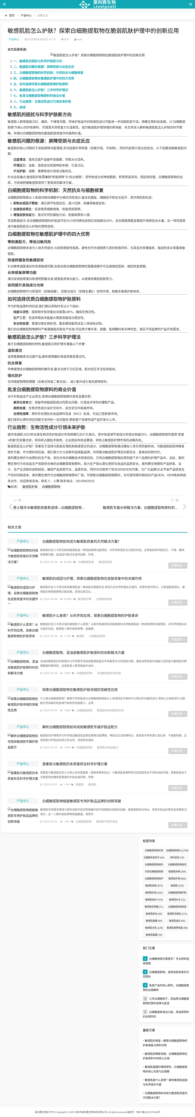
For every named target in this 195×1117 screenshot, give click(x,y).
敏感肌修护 (154, 899)
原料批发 (177, 857)
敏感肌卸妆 (154, 914)
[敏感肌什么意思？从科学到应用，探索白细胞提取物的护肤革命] (23, 631)
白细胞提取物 (51, 486)
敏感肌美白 (177, 921)
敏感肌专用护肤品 (107, 821)
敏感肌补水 (177, 899)
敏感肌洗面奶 (177, 914)
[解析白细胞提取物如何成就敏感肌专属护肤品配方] (23, 742)
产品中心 (26, 15)
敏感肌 (80, 636)
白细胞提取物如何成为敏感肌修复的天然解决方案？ (81, 541)
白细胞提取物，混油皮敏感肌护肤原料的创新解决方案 (83, 653)
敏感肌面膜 (154, 921)
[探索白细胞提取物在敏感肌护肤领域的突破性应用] (23, 705)
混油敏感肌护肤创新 (109, 673)
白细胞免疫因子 (154, 857)
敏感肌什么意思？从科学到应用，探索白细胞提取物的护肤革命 (90, 616)
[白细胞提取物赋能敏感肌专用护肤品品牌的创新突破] (23, 816)
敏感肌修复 (105, 562)
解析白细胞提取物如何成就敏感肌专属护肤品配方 (80, 727)
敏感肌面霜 (154, 935)
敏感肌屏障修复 (177, 928)
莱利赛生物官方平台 (45, 1112)
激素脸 (80, 784)
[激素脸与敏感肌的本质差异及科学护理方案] (23, 779)
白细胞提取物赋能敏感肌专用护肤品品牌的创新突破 (81, 801)
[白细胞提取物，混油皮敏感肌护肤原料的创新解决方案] (23, 668)
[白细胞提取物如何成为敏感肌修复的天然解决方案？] (23, 557)
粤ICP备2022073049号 (148, 1112)
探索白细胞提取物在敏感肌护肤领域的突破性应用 (80, 690)
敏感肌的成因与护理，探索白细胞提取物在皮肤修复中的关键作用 (92, 579)
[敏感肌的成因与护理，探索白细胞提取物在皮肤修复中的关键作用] (23, 594)
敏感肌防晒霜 (154, 906)
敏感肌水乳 (154, 928)
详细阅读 (176, 565)
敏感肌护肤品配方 (107, 747)
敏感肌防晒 (177, 871)
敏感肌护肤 (30, 486)
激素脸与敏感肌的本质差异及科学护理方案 (74, 764)
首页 (11, 15)
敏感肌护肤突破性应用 (110, 710)
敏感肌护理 (84, 599)
